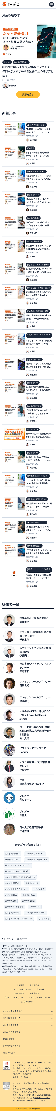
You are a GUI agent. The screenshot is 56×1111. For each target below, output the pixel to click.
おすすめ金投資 (28, 901)
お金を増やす (21, 939)
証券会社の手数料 (12, 860)
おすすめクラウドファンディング (18, 919)
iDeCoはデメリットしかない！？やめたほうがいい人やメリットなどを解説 (38, 202)
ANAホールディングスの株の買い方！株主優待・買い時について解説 (38, 367)
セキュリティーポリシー (39, 997)
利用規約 (40, 989)
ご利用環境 (19, 985)
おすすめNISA (11, 895)
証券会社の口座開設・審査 (36, 860)
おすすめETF (34, 907)
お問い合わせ (27, 1001)
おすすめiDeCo (29, 895)
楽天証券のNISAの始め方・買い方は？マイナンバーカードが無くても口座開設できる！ (39, 506)
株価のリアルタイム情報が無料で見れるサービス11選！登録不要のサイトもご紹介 (38, 578)
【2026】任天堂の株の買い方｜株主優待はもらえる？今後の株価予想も (38, 413)
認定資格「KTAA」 (42, 1098)
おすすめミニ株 (32, 883)
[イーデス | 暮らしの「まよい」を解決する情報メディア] (10, 5)
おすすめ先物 (10, 901)
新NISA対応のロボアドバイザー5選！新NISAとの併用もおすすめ (39, 272)
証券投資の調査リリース (36, 913)
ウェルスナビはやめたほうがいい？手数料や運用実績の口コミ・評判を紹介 (38, 483)
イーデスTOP (8, 939)
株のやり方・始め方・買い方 (17, 871)
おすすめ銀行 (43, 919)
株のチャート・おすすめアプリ (17, 865)
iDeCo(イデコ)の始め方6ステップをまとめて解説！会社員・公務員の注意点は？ (38, 225)
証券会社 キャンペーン (35, 854)
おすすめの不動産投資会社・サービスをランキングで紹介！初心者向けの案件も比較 (38, 155)
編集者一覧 (34, 993)
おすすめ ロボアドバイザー (16, 889)
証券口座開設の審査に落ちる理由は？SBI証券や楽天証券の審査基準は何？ (38, 318)
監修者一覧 (19, 993)
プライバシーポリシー (13, 997)
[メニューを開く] (51, 4)
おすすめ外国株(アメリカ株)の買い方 (20, 877)
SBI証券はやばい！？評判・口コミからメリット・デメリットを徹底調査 (38, 530)
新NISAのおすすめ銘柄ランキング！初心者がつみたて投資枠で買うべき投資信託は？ (39, 437)
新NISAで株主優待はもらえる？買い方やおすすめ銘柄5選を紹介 (39, 390)
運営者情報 (34, 985)
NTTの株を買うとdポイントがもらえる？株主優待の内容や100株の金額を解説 (39, 553)
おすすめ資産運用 (12, 913)
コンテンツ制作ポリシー (20, 989)
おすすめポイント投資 (14, 907)
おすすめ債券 (38, 889)
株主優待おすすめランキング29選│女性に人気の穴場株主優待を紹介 (38, 249)
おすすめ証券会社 (12, 854)
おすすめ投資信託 (12, 883)
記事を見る (28, 94)
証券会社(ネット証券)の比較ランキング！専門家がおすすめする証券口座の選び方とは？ (27, 71)
